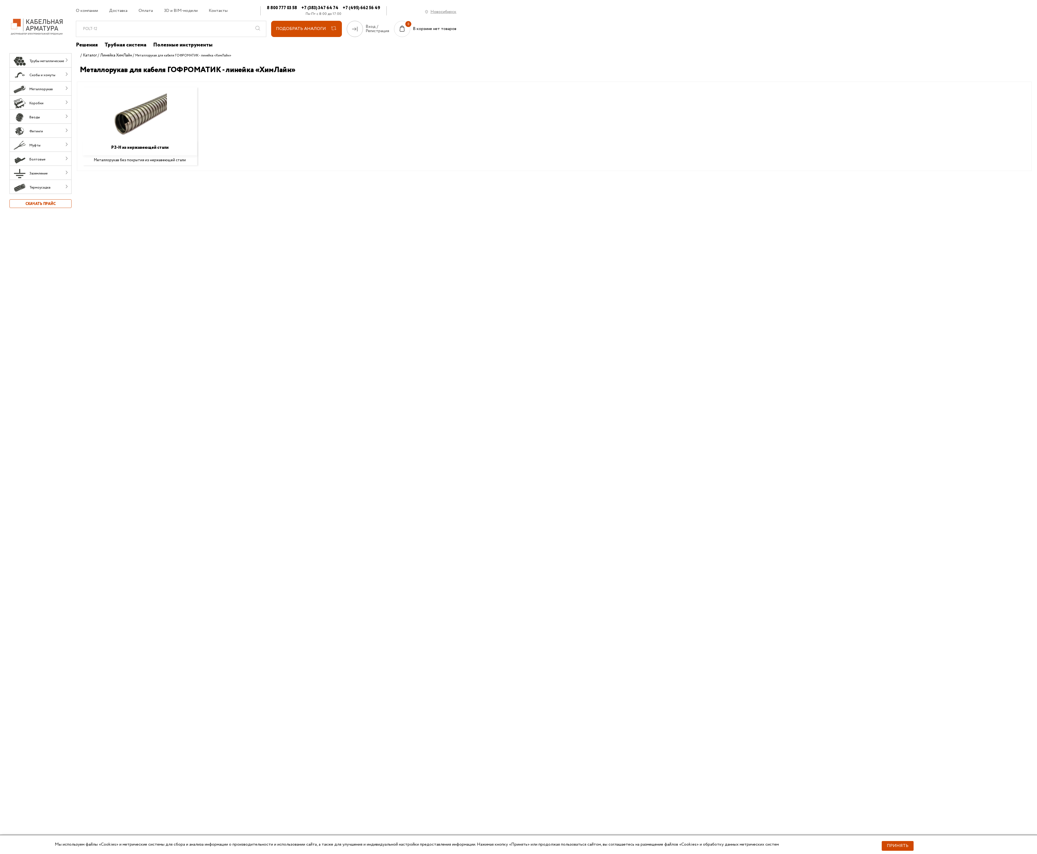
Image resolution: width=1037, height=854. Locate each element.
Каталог (90, 55)
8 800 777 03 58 (282, 8)
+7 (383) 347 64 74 (319, 8)
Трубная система (125, 45)
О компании (87, 11)
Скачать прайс (40, 204)
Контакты (218, 11)
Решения (87, 45)
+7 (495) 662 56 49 (361, 8)
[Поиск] (258, 29)
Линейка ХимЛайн (116, 55)
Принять (897, 846)
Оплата (146, 11)
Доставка (118, 11)
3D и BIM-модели (181, 11)
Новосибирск (443, 11)
